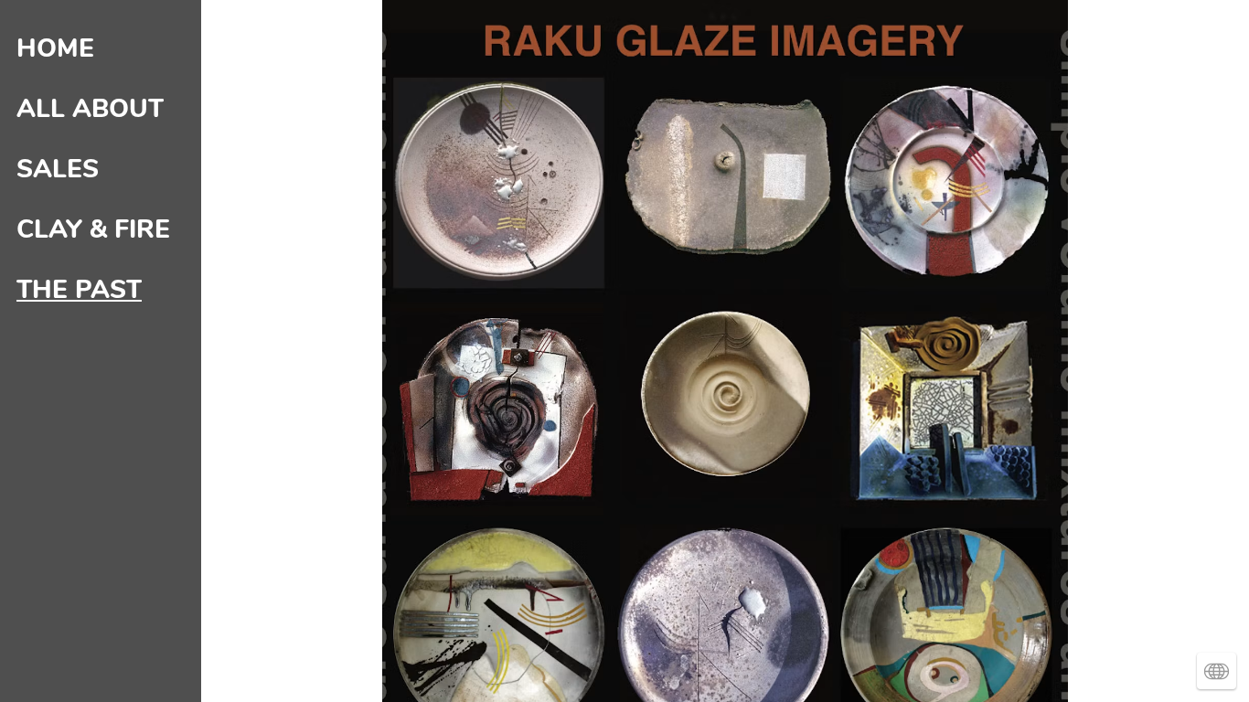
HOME (55, 48)
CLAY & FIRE (93, 229)
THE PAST (79, 289)
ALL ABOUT (90, 108)
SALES (57, 169)
